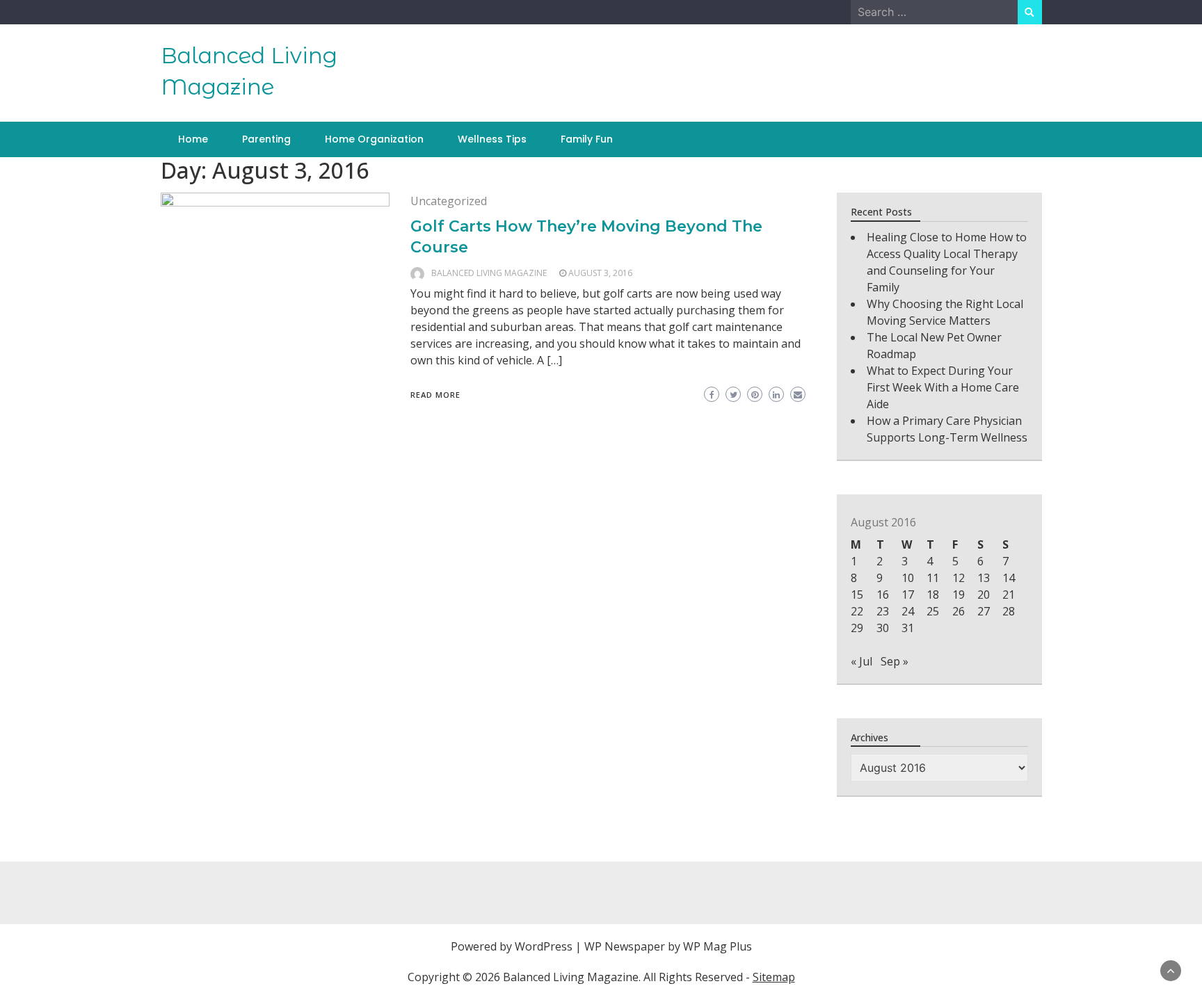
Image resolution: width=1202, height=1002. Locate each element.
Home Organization (374, 139)
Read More (435, 394)
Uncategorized (448, 201)
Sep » (894, 661)
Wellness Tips (492, 139)
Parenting (266, 139)
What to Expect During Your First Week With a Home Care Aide (943, 387)
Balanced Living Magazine (489, 273)
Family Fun (587, 139)
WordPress (543, 946)
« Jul (861, 661)
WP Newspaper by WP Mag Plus (668, 946)
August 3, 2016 (600, 273)
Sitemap (774, 977)
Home (193, 139)
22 (857, 611)
